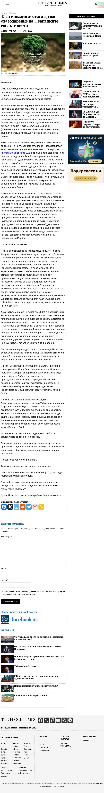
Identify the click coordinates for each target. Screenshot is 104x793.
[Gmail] (35, 507)
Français (16, 743)
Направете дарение (27, 727)
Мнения (12, 13)
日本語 (4, 755)
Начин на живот (90, 736)
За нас (3, 767)
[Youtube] (58, 720)
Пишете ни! (22, 767)
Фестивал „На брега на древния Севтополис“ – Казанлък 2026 (39, 638)
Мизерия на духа (91, 43)
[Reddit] (22, 507)
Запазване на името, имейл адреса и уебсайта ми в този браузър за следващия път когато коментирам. (34, 592)
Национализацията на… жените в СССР (36, 686)
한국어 (4, 758)
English (3, 743)
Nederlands (17, 758)
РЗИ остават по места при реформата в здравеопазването (36, 677)
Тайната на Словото (25, 666)
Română (27, 743)
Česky (26, 746)
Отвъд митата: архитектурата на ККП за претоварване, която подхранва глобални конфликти (92, 26)
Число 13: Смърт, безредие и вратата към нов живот (91, 65)
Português (16, 752)
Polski (26, 752)
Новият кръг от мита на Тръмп (90, 54)
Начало (4, 13)
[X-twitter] (46, 720)
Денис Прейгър (9, 31)
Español (4, 749)
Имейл (4, 580)
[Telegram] (29, 507)
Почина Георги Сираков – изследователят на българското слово (39, 657)
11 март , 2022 (26, 31)
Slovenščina (28, 749)
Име (3, 568)
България (42, 736)
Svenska (16, 755)
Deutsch (16, 746)
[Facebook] (4, 507)
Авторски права (7, 770)
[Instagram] (16, 507)
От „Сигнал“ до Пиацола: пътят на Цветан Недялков (37, 647)
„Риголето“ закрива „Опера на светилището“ (92, 124)
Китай (41, 745)
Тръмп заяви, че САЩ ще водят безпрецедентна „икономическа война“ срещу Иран (91, 94)
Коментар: (6, 536)
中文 (3, 746)
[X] (10, 507)
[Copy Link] (41, 507)
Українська (17, 763)
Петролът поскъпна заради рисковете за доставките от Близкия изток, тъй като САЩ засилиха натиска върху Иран (92, 84)
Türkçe (26, 755)
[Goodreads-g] (52, 720)
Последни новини (9, 727)
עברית (3, 752)
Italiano (15, 749)
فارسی (26, 758)
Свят (40, 740)
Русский (16, 760)
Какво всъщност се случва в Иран (91, 34)
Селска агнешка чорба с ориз (30, 695)
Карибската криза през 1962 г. (16, 153)
